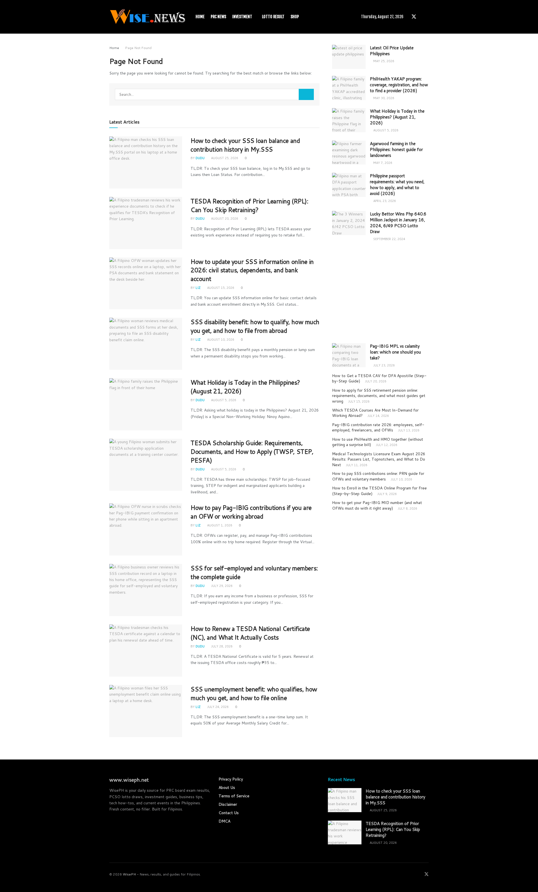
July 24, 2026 (217, 707)
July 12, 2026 (386, 445)
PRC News (218, 16)
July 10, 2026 (401, 479)
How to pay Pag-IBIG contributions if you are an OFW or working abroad (251, 512)
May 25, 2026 (383, 61)
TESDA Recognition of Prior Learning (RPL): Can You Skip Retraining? (250, 205)
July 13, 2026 (408, 430)
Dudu (200, 158)
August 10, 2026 (220, 339)
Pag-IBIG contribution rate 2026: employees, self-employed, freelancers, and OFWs (378, 427)
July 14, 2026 (378, 416)
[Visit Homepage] (147, 17)
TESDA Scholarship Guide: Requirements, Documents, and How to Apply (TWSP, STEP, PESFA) (252, 451)
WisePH (129, 874)
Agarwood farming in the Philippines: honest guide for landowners (396, 149)
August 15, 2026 (220, 287)
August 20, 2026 (224, 218)
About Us (227, 787)
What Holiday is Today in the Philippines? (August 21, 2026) (245, 386)
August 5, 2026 (223, 400)
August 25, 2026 (224, 158)
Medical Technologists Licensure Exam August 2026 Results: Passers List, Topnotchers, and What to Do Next (378, 459)
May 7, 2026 (382, 163)
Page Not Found (138, 47)
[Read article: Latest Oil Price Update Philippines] (349, 57)
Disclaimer (228, 804)
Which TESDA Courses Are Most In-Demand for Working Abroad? (375, 413)
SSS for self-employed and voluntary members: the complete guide (254, 572)
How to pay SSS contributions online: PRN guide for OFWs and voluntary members (378, 476)
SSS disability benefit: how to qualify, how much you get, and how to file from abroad (255, 326)
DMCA (224, 821)
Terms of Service (234, 796)
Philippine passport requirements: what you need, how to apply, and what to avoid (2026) (397, 184)
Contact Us (229, 813)
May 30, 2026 (383, 98)
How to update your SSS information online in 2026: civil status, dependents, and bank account (252, 270)
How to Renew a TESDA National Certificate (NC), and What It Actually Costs (250, 633)
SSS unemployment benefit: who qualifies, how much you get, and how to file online (254, 693)
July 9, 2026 (386, 494)
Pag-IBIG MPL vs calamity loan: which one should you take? (395, 352)
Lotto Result (273, 16)
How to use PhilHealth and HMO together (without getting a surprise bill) (377, 442)
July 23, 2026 (383, 365)
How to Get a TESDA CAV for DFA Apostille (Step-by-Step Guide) (379, 378)
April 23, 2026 (384, 201)
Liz (198, 287)
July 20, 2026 (375, 381)
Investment (242, 16)
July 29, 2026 (221, 586)
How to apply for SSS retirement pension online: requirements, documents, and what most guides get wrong (378, 395)
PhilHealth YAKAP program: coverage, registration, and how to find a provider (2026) (399, 85)
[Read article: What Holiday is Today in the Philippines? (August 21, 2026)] (145, 404)
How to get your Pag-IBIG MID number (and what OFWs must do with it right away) (377, 505)
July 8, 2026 (407, 508)
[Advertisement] (380, 293)
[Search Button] (426, 17)
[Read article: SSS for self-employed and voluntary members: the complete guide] (145, 590)
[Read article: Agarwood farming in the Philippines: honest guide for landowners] (349, 153)
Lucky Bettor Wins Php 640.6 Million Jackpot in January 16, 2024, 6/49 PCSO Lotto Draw (398, 222)
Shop (295, 16)
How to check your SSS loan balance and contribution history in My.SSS (245, 145)
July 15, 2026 (358, 401)
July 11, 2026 (356, 465)
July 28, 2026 (221, 646)
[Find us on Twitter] (413, 16)
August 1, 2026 (219, 525)
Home (200, 16)
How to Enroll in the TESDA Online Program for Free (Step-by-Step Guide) (379, 490)
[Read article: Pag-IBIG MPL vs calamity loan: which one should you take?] (349, 355)
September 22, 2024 (388, 239)
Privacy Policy (231, 779)
